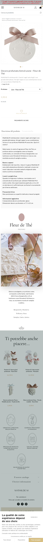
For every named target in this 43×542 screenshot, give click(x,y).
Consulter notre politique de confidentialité (15, 533)
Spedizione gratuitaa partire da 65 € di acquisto (10, 448)
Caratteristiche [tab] (27, 131)
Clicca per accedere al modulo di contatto (21, 500)
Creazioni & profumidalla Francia (11, 428)
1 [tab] (20, 66)
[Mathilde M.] (19, 7)
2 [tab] (22, 66)
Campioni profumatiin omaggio (32, 428)
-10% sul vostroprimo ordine (32, 447)
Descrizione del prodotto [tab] (11, 131)
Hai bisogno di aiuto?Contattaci (21, 468)
